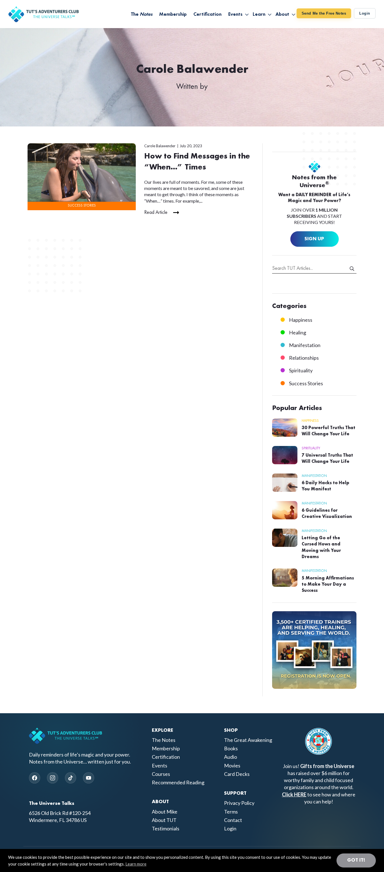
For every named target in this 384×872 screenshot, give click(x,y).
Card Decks (237, 774)
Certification (166, 757)
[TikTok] (70, 777)
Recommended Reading (178, 782)
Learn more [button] (135, 863)
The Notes (163, 740)
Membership (166, 748)
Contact (233, 820)
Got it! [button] (356, 860)
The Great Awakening (248, 740)
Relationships (304, 358)
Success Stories (82, 205)
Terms (231, 811)
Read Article (156, 212)
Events (159, 765)
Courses (161, 774)
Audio (230, 757)
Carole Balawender (159, 146)
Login (364, 13)
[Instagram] (52, 777)
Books (231, 748)
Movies (232, 765)
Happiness (300, 320)
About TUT (164, 820)
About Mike (164, 811)
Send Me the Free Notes (324, 13)
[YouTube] (88, 777)
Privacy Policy (239, 803)
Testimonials (165, 828)
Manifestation (304, 345)
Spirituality (301, 370)
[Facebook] (34, 777)
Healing (297, 332)
